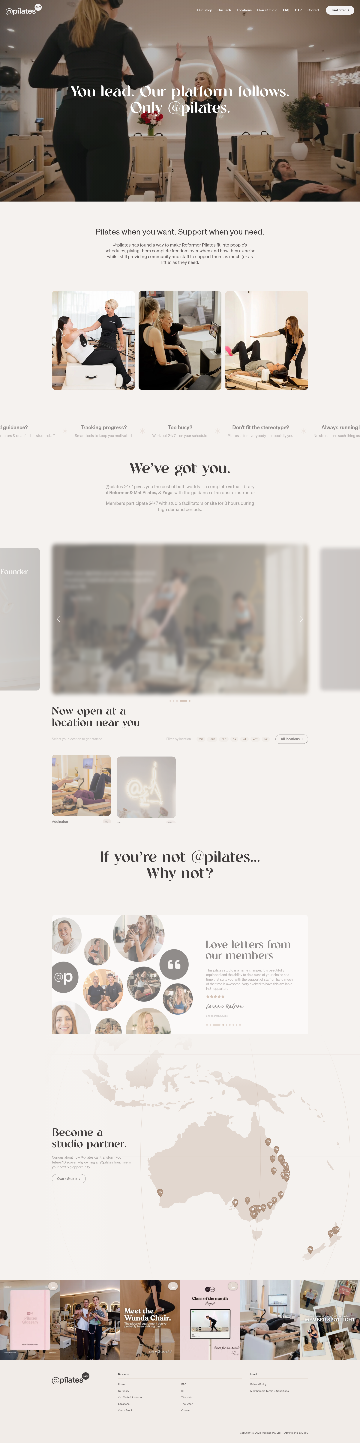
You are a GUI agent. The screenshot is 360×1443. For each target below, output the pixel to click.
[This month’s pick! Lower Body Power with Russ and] (210, 1320)
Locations (244, 10)
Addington (60, 816)
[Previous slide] (59, 607)
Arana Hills (255, 816)
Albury (122, 816)
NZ (265, 738)
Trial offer (338, 10)
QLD (224, 738)
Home (121, 1384)
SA (234, 738)
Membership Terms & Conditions (269, 1391)
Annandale (190, 816)
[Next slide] (301, 607)
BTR (298, 10)
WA (244, 738)
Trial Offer (187, 1404)
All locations (290, 738)
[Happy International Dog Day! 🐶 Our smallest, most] (90, 1320)
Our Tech (224, 10)
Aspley (317, 816)
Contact (313, 10)
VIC (201, 738)
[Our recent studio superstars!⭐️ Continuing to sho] (330, 1320)
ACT (255, 738)
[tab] (170, 685)
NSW (212, 738)
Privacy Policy (258, 1384)
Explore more (80, 661)
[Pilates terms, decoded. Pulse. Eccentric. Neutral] (30, 1320)
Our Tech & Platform (130, 1397)
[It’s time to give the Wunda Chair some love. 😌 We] (150, 1320)
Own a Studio (267, 10)
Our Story (204, 10)
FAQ (286, 10)
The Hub (186, 1397)
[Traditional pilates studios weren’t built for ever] (270, 1320)
